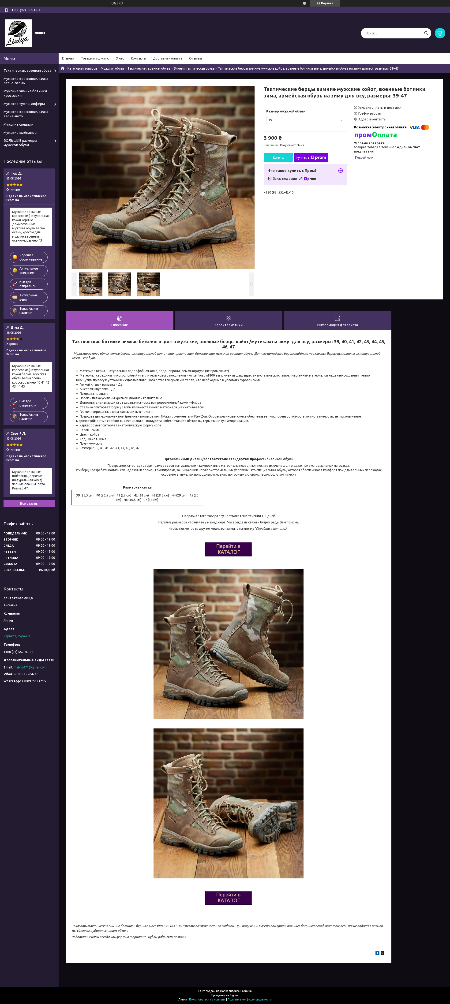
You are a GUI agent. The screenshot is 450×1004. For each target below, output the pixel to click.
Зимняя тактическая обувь (194, 68)
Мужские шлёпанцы (20, 132)
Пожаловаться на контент (207, 999)
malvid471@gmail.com (30, 667)
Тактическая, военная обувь (149, 68)
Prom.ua (246, 991)
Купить (278, 158)
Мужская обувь (112, 68)
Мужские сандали (18, 124)
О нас (120, 58)
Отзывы (195, 58)
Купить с (303, 158)
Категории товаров (82, 68)
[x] (382, 954)
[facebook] (377, 954)
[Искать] (426, 33)
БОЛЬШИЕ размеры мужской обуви (20, 142)
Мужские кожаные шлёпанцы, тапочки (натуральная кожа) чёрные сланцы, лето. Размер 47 (29, 480)
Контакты (138, 58)
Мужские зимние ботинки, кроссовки (26, 93)
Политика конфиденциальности (250, 999)
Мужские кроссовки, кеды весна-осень (26, 81)
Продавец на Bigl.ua (225, 995)
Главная (68, 58)
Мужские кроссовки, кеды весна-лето (26, 114)
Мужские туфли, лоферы (24, 104)
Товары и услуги (93, 58)
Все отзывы (29, 503)
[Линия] (18, 33)
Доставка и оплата (167, 58)
